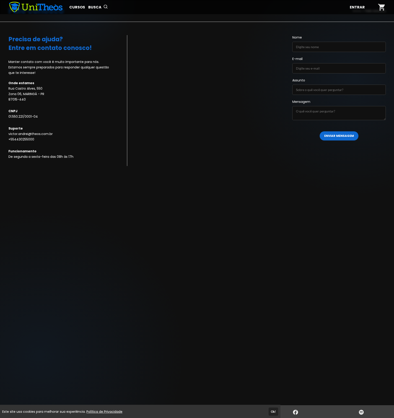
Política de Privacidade (104, 411)
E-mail (297, 59)
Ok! (273, 411)
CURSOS (77, 7)
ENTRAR (357, 7)
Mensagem (301, 101)
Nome (297, 37)
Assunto (298, 80)
